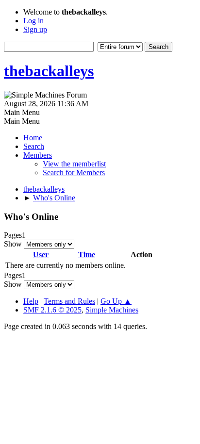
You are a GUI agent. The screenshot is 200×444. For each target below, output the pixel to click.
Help (30, 301)
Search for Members (74, 172)
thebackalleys (49, 71)
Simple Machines (111, 310)
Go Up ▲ (116, 301)
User (41, 254)
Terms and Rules (69, 301)
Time (86, 254)
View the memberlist (74, 164)
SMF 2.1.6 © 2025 (52, 310)
